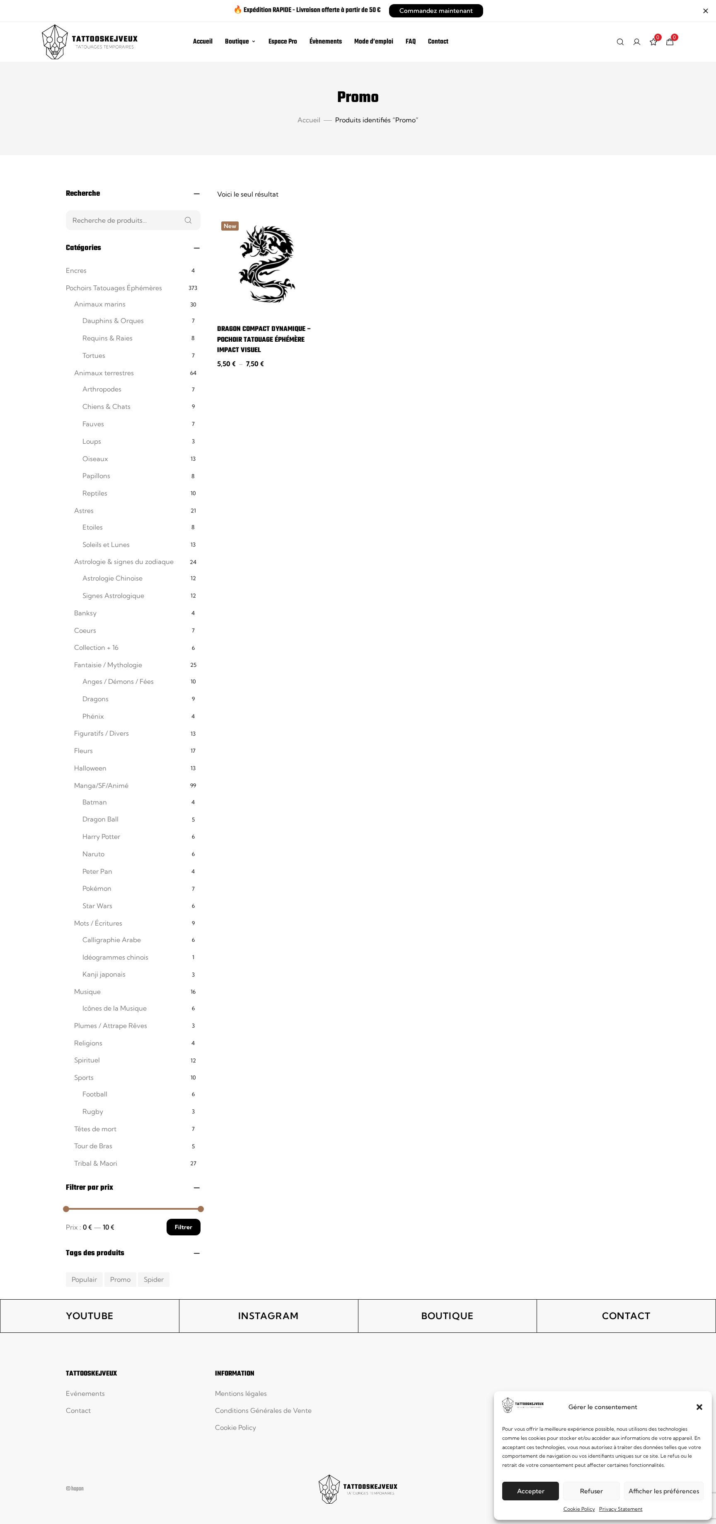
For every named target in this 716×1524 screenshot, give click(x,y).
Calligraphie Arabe (111, 940)
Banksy (85, 613)
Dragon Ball (100, 819)
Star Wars (97, 906)
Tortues (93, 355)
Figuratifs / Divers (101, 733)
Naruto (93, 854)
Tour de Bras (93, 1146)
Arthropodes (101, 389)
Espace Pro (282, 41)
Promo (120, 1279)
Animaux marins (100, 304)
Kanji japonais (104, 974)
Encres (76, 270)
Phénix (93, 716)
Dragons (95, 699)
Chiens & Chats (106, 406)
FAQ (411, 41)
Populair (84, 1279)
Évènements (326, 41)
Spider (154, 1279)
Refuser (591, 1491)
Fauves (93, 424)
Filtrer (183, 1227)
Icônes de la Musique (114, 1008)
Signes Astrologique (113, 595)
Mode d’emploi (373, 41)
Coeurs (85, 630)
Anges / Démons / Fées (118, 681)
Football (94, 1094)
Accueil (203, 41)
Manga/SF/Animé (101, 785)
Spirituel (87, 1060)
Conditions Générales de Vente (263, 1410)
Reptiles (94, 493)
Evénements (85, 1393)
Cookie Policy (579, 1509)
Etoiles (92, 527)
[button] (699, 1407)
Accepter (530, 1491)
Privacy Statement (621, 1509)
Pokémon (96, 888)
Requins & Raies (107, 338)
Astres (84, 510)
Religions (88, 1043)
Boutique (237, 41)
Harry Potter (101, 836)
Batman (94, 802)
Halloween (90, 768)
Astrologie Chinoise (112, 578)
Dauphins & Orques (113, 320)
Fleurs (83, 750)
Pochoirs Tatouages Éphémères (114, 288)
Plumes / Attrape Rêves (110, 1025)
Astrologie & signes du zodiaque (124, 561)
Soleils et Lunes (106, 544)
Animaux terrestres (104, 373)
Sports (84, 1077)
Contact (438, 41)
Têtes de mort (95, 1129)
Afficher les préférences (664, 1491)
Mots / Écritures (98, 923)
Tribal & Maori (95, 1163)
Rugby (92, 1111)
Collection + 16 (96, 647)
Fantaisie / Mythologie (108, 665)
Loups (91, 441)
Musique (87, 991)
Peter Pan (97, 871)
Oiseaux (95, 459)
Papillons (96, 476)
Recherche (188, 220)
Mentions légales (241, 1393)
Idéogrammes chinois (115, 957)
